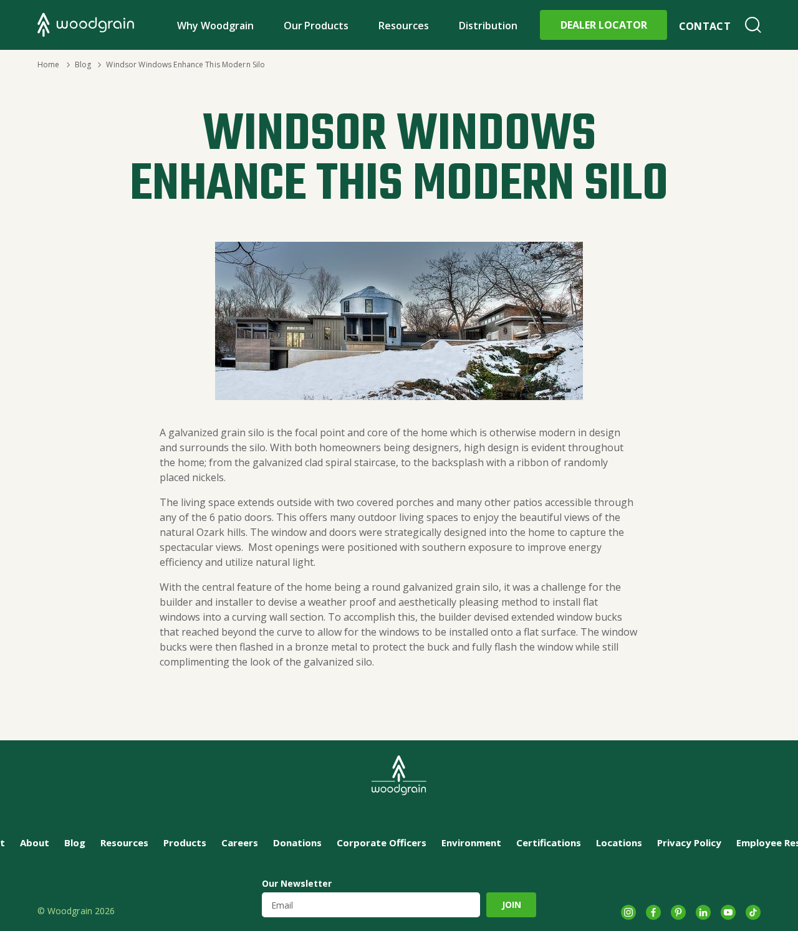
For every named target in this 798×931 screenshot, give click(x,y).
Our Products (316, 25)
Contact (705, 26)
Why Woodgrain (215, 25)
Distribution (488, 25)
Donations (297, 842)
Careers (239, 842)
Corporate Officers (381, 842)
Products (184, 842)
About (34, 842)
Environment (471, 842)
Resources (403, 25)
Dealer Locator (603, 25)
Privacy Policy (689, 842)
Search (753, 25)
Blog (83, 64)
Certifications (548, 842)
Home (48, 64)
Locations (619, 842)
